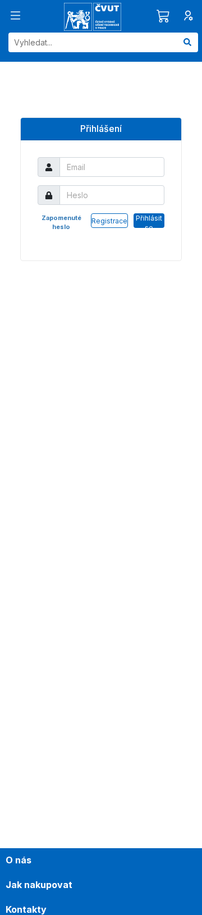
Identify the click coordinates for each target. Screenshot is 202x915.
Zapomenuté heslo (61, 222)
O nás (18, 860)
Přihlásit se (149, 221)
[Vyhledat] (187, 42)
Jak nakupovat (39, 884)
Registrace (109, 221)
